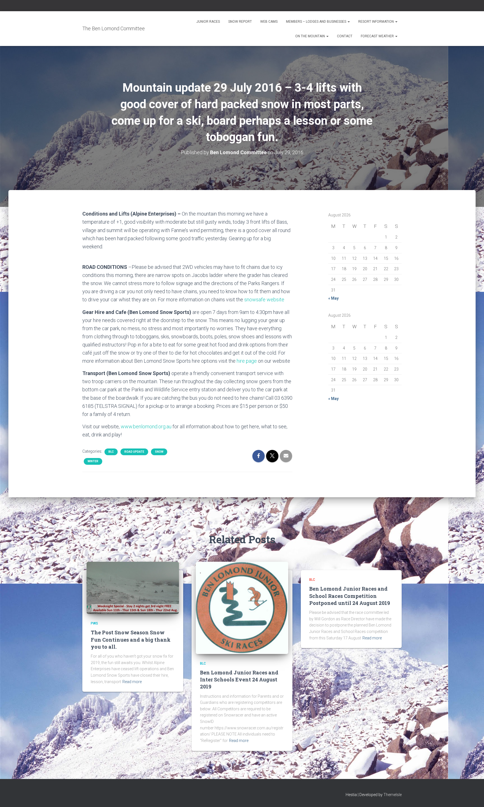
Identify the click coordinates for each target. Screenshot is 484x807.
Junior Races (208, 22)
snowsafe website (264, 299)
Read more (132, 681)
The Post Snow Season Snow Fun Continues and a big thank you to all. (131, 639)
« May (333, 298)
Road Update (134, 451)
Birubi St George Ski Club (307, 88)
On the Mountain (310, 36)
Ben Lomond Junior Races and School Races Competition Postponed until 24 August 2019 (349, 595)
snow (159, 451)
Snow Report (240, 22)
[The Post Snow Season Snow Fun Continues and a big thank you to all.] (133, 587)
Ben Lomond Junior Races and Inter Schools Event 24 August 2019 (239, 679)
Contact (344, 36)
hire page (247, 361)
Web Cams (269, 22)
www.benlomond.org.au (146, 426)
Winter (93, 461)
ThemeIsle (392, 794)
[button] (348, 22)
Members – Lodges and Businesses (316, 22)
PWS (94, 623)
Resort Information (376, 22)
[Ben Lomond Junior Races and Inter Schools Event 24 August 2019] (242, 607)
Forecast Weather (378, 36)
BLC (111, 451)
